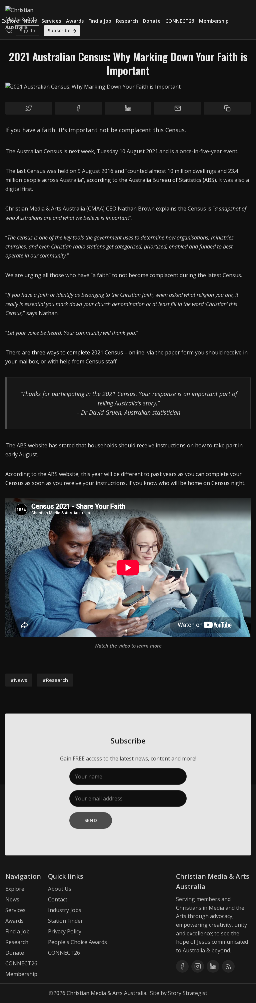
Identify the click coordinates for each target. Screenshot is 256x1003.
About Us (59, 888)
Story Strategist (187, 993)
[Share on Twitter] (28, 108)
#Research (55, 680)
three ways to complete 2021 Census (77, 352)
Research (127, 21)
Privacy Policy (64, 931)
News (30, 21)
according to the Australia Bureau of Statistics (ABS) (151, 180)
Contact (57, 899)
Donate (152, 21)
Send (90, 820)
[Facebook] (182, 966)
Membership (214, 21)
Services (51, 21)
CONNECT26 (179, 21)
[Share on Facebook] (78, 108)
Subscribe (59, 30)
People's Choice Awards (77, 942)
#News (18, 680)
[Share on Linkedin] (128, 108)
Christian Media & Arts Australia (106, 993)
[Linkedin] (213, 966)
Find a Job (99, 21)
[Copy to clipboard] (227, 108)
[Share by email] (177, 108)
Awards (75, 21)
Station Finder (65, 920)
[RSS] (228, 966)
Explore (10, 21)
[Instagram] (197, 966)
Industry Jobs (64, 910)
